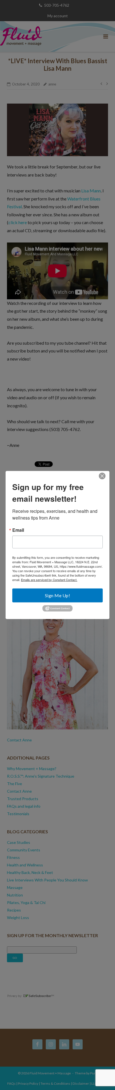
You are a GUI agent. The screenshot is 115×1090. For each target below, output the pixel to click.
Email (18, 530)
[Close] (102, 475)
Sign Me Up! (57, 595)
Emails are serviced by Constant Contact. (49, 579)
